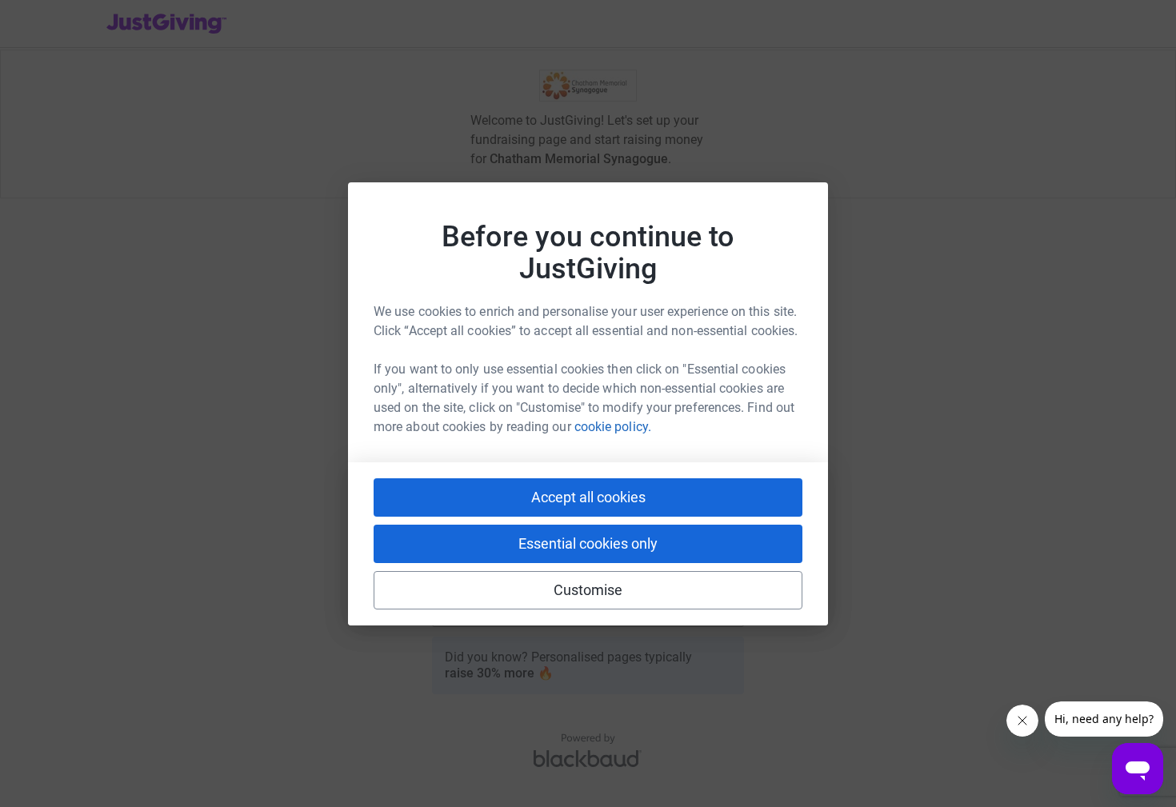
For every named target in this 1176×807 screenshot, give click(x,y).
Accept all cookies (588, 497)
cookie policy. (612, 426)
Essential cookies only (588, 543)
